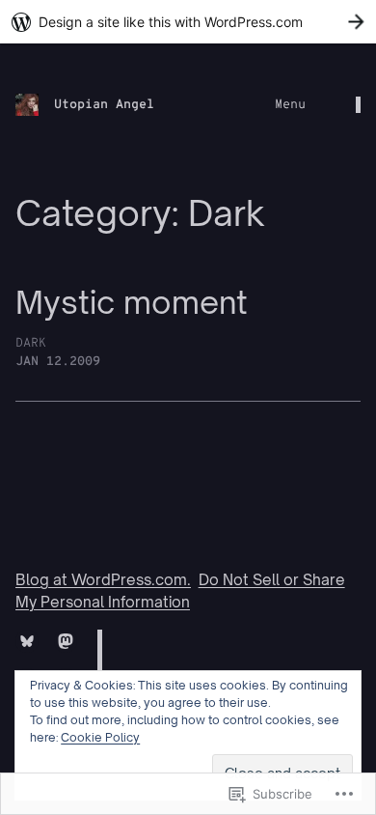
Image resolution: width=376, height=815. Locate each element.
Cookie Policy (100, 737)
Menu (290, 105)
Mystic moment (131, 303)
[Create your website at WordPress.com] (188, 21)
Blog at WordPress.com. (103, 580)
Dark (30, 343)
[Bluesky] (27, 641)
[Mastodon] (65, 641)
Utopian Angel (104, 105)
